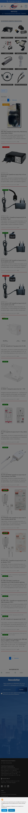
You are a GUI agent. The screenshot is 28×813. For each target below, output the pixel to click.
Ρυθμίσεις (11, 810)
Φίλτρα (3, 90)
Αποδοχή (4, 810)
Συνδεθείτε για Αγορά (14, 126)
